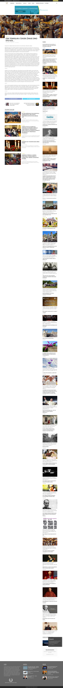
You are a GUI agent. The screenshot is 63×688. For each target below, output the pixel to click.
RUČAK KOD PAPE (46, 446)
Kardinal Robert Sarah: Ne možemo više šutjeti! (49, 619)
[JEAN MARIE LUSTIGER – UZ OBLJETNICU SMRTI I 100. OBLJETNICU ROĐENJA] (45, 678)
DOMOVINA (12, 3)
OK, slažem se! (52, 644)
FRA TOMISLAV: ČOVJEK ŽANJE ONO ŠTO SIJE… (49, 535)
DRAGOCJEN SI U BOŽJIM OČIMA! (48, 338)
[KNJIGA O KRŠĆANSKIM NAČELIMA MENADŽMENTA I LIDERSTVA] (45, 667)
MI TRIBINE (46, 3)
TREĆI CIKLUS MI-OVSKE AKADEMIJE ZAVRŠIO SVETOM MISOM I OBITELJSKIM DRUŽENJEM (49, 276)
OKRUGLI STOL (45, 111)
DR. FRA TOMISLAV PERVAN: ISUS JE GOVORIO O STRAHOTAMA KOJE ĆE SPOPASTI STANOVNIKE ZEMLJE (49, 429)
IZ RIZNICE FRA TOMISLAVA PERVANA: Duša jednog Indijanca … (50, 125)
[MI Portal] (7, 3)
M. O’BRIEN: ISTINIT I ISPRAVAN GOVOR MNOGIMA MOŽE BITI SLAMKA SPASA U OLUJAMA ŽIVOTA (49, 354)
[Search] (57, 3)
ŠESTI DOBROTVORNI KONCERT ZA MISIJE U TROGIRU (50, 312)
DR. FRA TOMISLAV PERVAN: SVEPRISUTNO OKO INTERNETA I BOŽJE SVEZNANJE (50, 464)
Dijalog (24, 3)
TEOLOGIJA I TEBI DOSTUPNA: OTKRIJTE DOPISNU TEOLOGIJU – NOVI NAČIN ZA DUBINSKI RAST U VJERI (49, 159)
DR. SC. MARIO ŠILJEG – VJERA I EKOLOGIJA (32, 676)
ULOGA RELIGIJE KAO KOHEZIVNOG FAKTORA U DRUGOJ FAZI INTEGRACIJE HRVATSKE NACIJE (49, 141)
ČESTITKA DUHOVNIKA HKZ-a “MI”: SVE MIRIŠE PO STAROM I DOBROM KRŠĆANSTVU (49, 411)
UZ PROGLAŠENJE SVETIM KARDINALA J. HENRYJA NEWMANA (49, 584)
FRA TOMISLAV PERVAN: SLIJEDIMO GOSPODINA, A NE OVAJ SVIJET (48, 551)
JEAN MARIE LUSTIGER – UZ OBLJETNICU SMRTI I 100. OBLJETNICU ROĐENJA (53, 677)
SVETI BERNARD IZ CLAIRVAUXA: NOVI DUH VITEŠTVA (50, 602)
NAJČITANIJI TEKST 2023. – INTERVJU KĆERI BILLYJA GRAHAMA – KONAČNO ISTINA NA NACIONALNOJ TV (33, 667)
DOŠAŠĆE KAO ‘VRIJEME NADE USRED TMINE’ (30, 142)
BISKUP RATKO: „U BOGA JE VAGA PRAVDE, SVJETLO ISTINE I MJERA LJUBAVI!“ (50, 567)
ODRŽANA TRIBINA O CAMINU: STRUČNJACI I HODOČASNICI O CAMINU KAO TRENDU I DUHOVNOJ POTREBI (30, 156)
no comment (17, 42)
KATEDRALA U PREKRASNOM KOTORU (49, 228)
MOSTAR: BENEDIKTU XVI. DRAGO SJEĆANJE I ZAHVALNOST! (48, 294)
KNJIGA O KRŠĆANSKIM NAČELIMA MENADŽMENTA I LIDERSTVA (52, 667)
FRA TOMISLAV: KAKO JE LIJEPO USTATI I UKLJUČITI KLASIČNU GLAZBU (49, 481)
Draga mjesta (18, 3)
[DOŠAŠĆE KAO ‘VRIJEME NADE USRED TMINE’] (13, 145)
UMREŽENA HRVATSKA (40, 3)
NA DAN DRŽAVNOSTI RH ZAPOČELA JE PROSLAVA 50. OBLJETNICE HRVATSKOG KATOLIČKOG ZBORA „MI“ (30, 115)
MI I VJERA (7, 36)
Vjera (33, 3)
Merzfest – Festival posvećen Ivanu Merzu (49, 198)
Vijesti (29, 3)
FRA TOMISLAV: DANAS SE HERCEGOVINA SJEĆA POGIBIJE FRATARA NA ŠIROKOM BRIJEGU (49, 514)
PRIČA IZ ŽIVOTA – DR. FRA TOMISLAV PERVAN (33, 672)
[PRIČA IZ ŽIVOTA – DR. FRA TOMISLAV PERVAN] (25, 672)
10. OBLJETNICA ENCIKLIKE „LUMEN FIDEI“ (50, 372)
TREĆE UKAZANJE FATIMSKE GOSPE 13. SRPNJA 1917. (49, 259)
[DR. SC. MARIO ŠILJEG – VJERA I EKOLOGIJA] (25, 677)
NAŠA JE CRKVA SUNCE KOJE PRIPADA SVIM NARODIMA (50, 326)
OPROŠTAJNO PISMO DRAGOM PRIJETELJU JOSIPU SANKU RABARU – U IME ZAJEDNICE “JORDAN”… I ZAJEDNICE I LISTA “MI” (53, 672)
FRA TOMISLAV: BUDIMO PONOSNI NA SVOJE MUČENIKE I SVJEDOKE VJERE (49, 496)
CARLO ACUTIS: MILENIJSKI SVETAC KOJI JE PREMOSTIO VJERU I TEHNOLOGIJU (50, 247)
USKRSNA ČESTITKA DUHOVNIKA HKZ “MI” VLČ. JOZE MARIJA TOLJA (50, 214)
